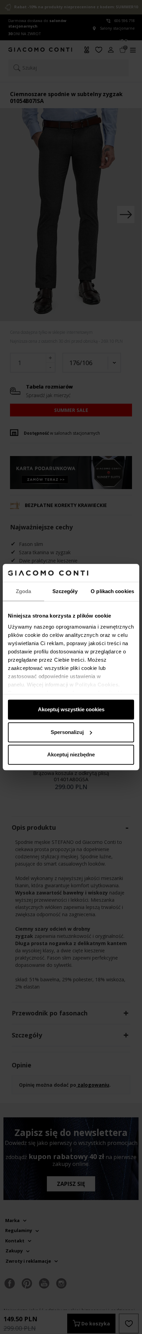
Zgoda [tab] (23, 591)
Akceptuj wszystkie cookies (71, 709)
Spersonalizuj (67, 732)
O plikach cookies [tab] (112, 591)
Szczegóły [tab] (65, 591)
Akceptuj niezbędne (71, 754)
